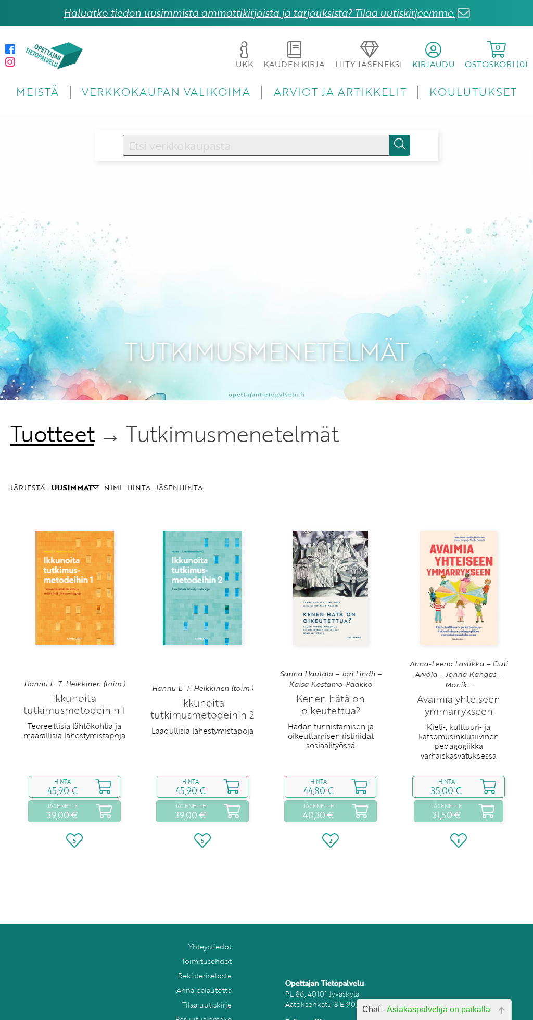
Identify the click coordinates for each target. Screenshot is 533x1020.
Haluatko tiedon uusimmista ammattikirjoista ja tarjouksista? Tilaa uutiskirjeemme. (259, 12)
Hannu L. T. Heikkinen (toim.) (74, 683)
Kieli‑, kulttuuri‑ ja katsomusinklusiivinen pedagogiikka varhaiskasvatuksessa (458, 741)
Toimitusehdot (207, 960)
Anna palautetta (204, 990)
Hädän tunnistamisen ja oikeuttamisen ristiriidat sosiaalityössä (331, 736)
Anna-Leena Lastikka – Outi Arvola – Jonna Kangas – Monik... (459, 674)
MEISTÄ (37, 91)
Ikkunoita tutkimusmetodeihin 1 (74, 704)
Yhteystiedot (210, 946)
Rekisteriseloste (205, 975)
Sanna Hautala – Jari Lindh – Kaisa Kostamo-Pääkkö (331, 679)
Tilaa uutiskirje (207, 1004)
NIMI (113, 487)
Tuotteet (52, 434)
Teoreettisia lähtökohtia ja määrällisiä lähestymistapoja (74, 730)
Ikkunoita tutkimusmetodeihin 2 (202, 709)
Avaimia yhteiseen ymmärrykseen (458, 705)
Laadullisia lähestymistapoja (202, 730)
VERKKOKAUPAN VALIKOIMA (166, 91)
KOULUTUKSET (472, 91)
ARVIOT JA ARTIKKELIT (340, 91)
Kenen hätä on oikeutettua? (330, 704)
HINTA (138, 487)
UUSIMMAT (72, 487)
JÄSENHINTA (179, 487)
